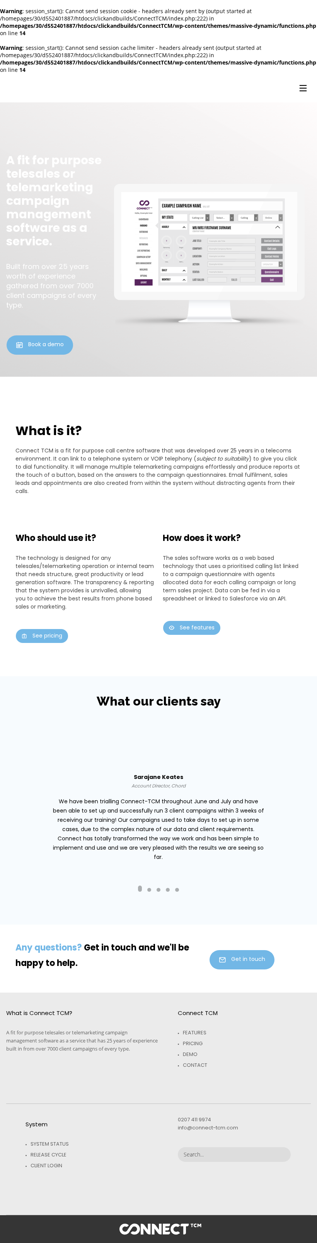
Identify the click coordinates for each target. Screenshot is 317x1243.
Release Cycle (48, 1154)
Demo (190, 1054)
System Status (50, 1144)
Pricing (193, 1043)
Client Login (46, 1165)
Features (194, 1032)
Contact (195, 1065)
